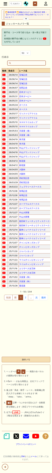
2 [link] (25, 297)
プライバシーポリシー (26, 444)
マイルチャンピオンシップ (31, 260)
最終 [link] (43, 297)
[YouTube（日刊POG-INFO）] (35, 436)
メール (34, 456)
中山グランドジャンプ (29, 148)
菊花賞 (22, 285)
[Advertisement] (26, 328)
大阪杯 (22, 169)
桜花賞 (22, 161)
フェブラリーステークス (30, 186)
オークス (23, 105)
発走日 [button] (11, 70)
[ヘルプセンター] (45, 436)
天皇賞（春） (25, 131)
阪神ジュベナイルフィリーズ (32, 229)
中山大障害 (24, 212)
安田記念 (23, 87)
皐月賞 (22, 139)
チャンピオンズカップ (29, 242)
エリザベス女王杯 (27, 268)
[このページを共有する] (5, 467)
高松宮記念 (24, 178)
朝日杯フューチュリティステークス (35, 221)
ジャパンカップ (26, 251)
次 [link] (36, 297)
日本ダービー (25, 92)
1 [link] (20, 297)
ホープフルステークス (29, 204)
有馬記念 (23, 191)
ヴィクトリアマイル (28, 113)
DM (23, 456)
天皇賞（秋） (25, 277)
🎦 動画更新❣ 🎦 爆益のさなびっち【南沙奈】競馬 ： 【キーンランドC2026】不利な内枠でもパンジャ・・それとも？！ (27, 14)
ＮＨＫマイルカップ (28, 122)
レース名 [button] (23, 70)
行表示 (5, 57)
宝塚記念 (23, 75)
